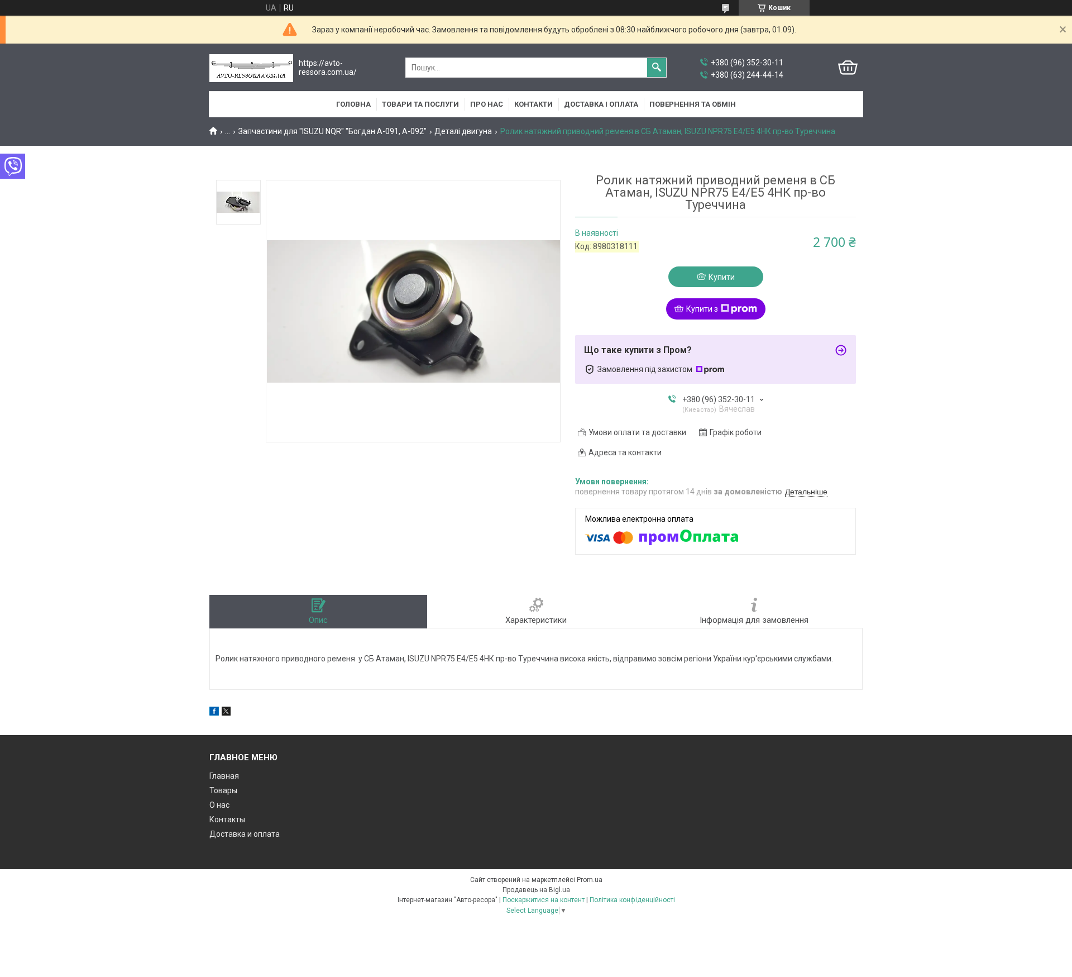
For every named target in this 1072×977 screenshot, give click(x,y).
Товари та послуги (420, 104)
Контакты (227, 819)
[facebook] (214, 712)
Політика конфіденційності (632, 900)
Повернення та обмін (692, 104)
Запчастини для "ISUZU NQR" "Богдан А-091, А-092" (332, 131)
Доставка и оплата (244, 834)
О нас (219, 804)
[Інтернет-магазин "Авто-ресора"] (251, 68)
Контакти (533, 104)
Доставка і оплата (601, 104)
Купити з (702, 308)
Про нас (486, 104)
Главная (224, 775)
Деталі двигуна (463, 131)
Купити (722, 277)
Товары (223, 790)
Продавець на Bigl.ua (536, 890)
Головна (353, 104)
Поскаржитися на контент (543, 900)
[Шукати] (656, 67)
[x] (226, 712)
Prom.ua (589, 880)
